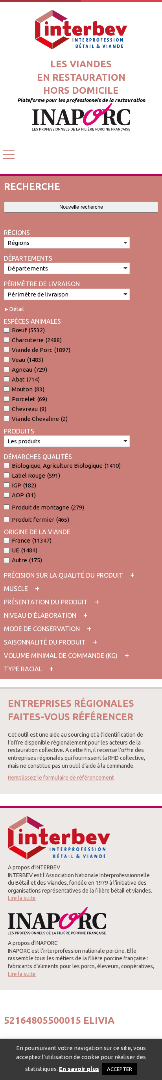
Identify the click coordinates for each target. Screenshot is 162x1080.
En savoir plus (79, 1068)
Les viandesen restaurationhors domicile (81, 77)
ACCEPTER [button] (119, 1069)
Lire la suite (22, 898)
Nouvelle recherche (81, 207)
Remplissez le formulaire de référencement (61, 777)
